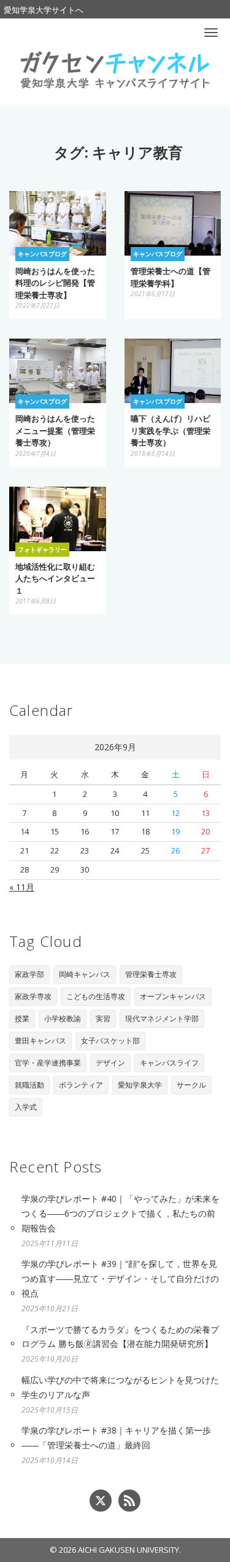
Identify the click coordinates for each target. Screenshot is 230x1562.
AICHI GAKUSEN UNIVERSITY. (129, 1549)
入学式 (26, 1107)
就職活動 (29, 1085)
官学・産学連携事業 (48, 1063)
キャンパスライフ (169, 1063)
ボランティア (81, 1085)
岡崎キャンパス (84, 974)
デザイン (110, 1063)
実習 (103, 1018)
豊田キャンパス (40, 1040)
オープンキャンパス (173, 996)
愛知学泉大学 (140, 1085)
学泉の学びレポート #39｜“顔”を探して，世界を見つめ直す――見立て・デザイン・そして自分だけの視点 (120, 1278)
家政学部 (29, 974)
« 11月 (21, 887)
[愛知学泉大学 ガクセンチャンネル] (115, 69)
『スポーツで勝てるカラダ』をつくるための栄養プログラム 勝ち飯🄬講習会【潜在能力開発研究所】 (120, 1337)
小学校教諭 (62, 1018)
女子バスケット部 (110, 1040)
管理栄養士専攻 (151, 974)
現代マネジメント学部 (162, 1018)
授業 (22, 1018)
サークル (191, 1085)
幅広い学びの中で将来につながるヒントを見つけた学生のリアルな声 (120, 1387)
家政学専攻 (33, 996)
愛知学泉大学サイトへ (43, 9)
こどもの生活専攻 (95, 996)
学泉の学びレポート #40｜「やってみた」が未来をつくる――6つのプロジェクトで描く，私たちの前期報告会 (120, 1213)
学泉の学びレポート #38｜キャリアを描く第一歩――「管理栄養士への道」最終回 (116, 1437)
